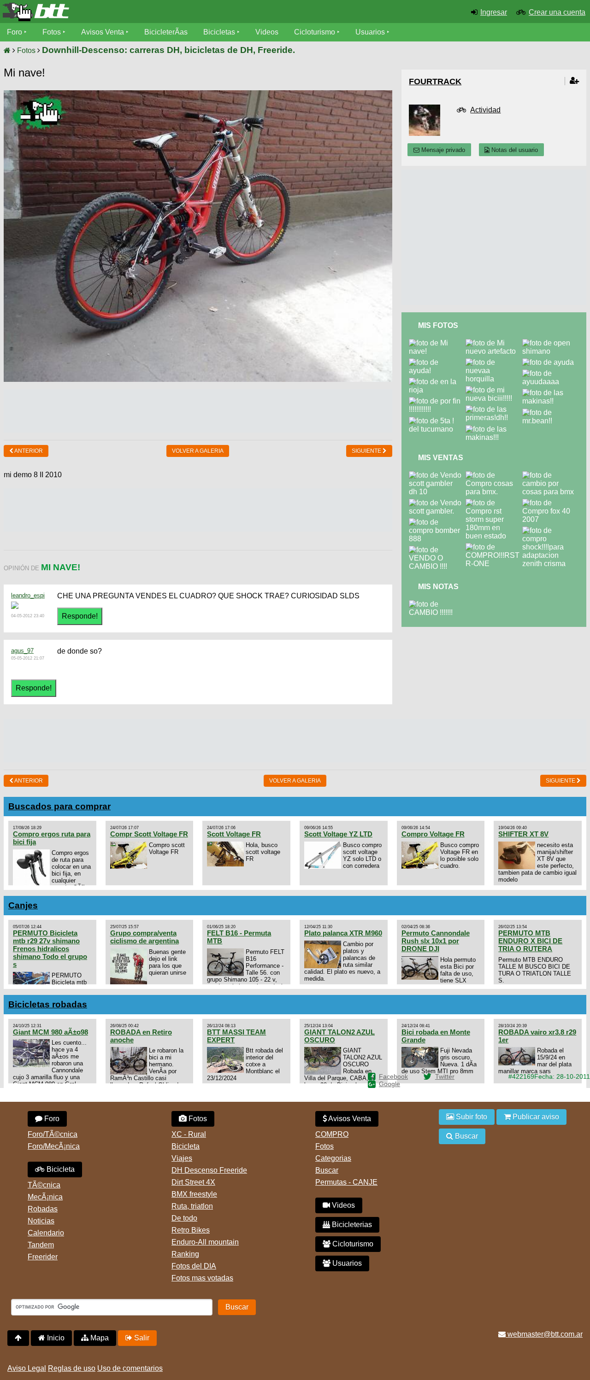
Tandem (41, 1245)
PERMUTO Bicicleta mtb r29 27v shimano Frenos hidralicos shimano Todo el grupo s (50, 948)
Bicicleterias (351, 1224)
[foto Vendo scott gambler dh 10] (437, 475)
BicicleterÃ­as (166, 32)
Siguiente (367, 451)
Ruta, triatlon (192, 1206)
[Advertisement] (198, 410)
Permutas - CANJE (346, 1182)
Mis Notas (438, 587)
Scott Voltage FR (234, 834)
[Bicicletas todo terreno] (98, 12)
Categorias (333, 1158)
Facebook (393, 1076)
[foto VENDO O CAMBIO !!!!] (437, 550)
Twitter (444, 1076)
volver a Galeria (198, 451)
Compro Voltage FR (433, 834)
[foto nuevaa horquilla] (494, 362)
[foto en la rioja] (437, 382)
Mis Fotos (438, 325)
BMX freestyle (194, 1194)
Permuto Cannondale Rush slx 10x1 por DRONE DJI (435, 941)
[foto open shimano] (550, 343)
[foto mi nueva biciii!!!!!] (494, 390)
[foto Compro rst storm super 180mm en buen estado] (494, 503)
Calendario (46, 1233)
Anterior (28, 451)
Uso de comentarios (130, 1368)
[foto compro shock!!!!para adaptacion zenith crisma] (550, 530)
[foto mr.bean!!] (550, 412)
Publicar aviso (535, 1117)
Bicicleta (60, 1169)
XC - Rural (188, 1134)
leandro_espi (28, 595)
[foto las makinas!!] (550, 393)
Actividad (485, 110)
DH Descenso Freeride (209, 1170)
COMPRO (331, 1134)
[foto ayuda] (550, 362)
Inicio (55, 1338)
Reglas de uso (71, 1368)
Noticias (41, 1221)
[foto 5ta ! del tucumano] (437, 421)
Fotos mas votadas (202, 1278)
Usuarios (370, 32)
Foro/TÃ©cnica (52, 1134)
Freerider (43, 1257)
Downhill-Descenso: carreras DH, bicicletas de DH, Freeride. (168, 50)
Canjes (23, 905)
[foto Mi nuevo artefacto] (494, 343)
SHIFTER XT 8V (523, 834)
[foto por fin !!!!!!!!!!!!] (437, 401)
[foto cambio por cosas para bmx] (550, 475)
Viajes (181, 1158)
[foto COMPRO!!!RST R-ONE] (494, 547)
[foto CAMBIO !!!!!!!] (437, 604)
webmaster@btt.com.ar (544, 1334)
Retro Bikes (190, 1230)
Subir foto (470, 1117)
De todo (184, 1218)
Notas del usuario (514, 149)
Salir (140, 1338)
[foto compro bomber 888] (437, 522)
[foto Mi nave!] (437, 343)
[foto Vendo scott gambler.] (437, 503)
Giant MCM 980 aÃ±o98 (50, 1032)
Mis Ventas (440, 458)
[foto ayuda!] (437, 362)
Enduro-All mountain (205, 1242)
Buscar (326, 1170)
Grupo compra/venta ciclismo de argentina (144, 937)
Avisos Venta (102, 32)
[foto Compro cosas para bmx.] (494, 475)
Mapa (98, 1338)
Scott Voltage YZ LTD (338, 834)
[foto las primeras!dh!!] (494, 409)
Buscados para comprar (59, 806)
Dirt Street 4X (193, 1182)
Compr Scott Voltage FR (149, 834)
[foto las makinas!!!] (494, 429)
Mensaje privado (442, 149)
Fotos (51, 32)
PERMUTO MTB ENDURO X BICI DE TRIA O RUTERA (530, 941)
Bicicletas (220, 32)
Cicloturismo (314, 32)
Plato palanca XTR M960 (343, 933)
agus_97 (22, 650)
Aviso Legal (26, 1368)
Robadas (43, 1209)
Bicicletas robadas (47, 1004)
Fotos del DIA (193, 1266)
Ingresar (493, 12)
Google (389, 1084)
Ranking (185, 1254)
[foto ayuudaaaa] (550, 373)
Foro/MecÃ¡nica (54, 1146)
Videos (266, 32)
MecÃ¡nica (45, 1197)
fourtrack (435, 81)
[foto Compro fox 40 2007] (550, 503)
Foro (14, 32)
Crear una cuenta (557, 12)
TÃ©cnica (44, 1185)
